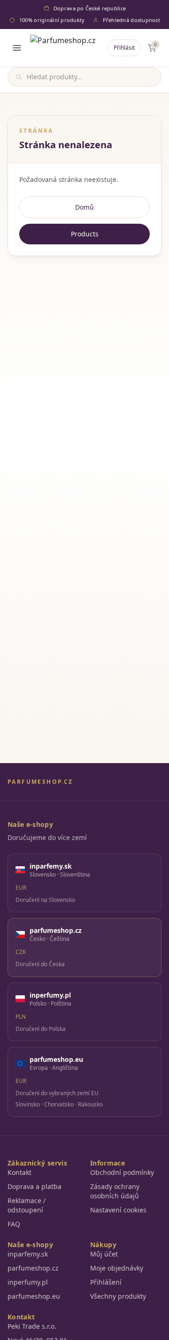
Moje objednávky (116, 1268)
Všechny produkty (118, 1296)
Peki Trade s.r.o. (32, 1326)
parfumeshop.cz (33, 1268)
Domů (84, 207)
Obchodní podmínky (122, 1172)
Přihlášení (106, 1282)
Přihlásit (124, 48)
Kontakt (19, 1172)
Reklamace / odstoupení (27, 1205)
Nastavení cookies (118, 1209)
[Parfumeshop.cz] (63, 48)
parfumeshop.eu (34, 1296)
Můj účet (104, 1253)
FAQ (14, 1223)
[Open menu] (17, 47)
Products (85, 233)
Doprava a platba (34, 1186)
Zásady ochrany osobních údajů (114, 1191)
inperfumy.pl (28, 1282)
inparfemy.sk (28, 1253)
